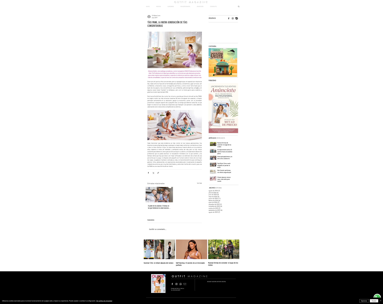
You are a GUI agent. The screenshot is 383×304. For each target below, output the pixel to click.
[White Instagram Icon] (176, 284)
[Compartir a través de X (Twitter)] (153, 173)
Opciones (364, 301)
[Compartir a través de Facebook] (148, 173)
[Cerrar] (380, 300)
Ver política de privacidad (104, 301)
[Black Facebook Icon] (229, 18)
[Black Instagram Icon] (232, 18)
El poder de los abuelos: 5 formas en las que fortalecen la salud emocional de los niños (159, 207)
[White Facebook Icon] (172, 284)
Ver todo (199, 183)
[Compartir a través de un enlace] (158, 173)
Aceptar (374, 301)
